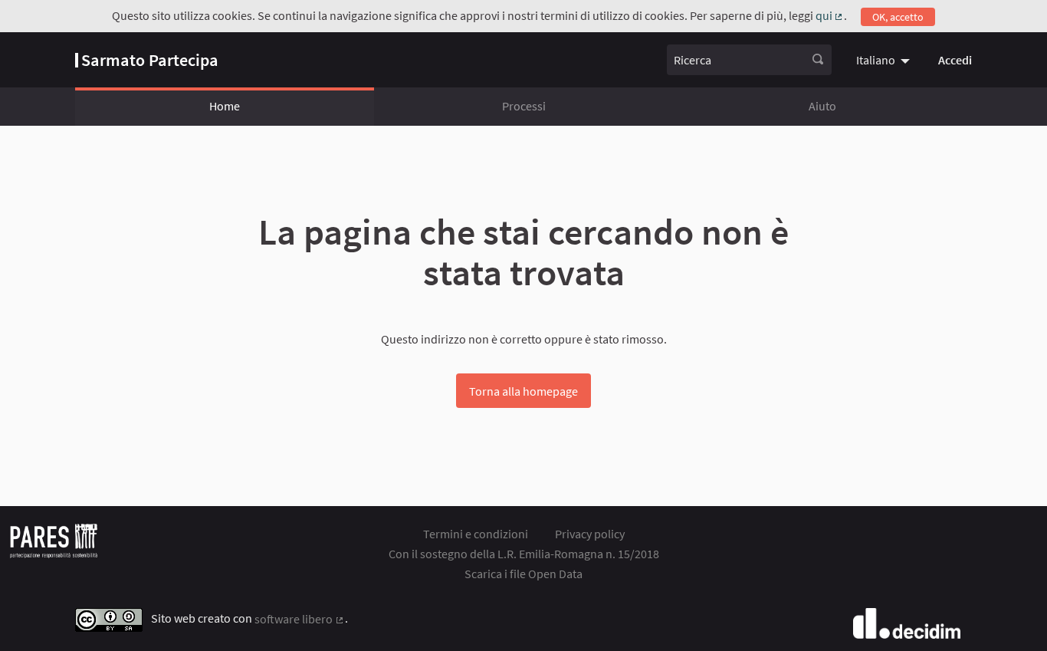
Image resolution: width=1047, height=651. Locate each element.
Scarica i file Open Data (523, 573)
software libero (299, 618)
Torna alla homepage (523, 391)
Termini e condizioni (475, 533)
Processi (524, 105)
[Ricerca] (818, 59)
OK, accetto (898, 17)
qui (830, 15)
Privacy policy (590, 533)
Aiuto (822, 105)
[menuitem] (885, 59)
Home (224, 105)
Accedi (955, 59)
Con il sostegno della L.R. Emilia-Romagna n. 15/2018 (524, 553)
